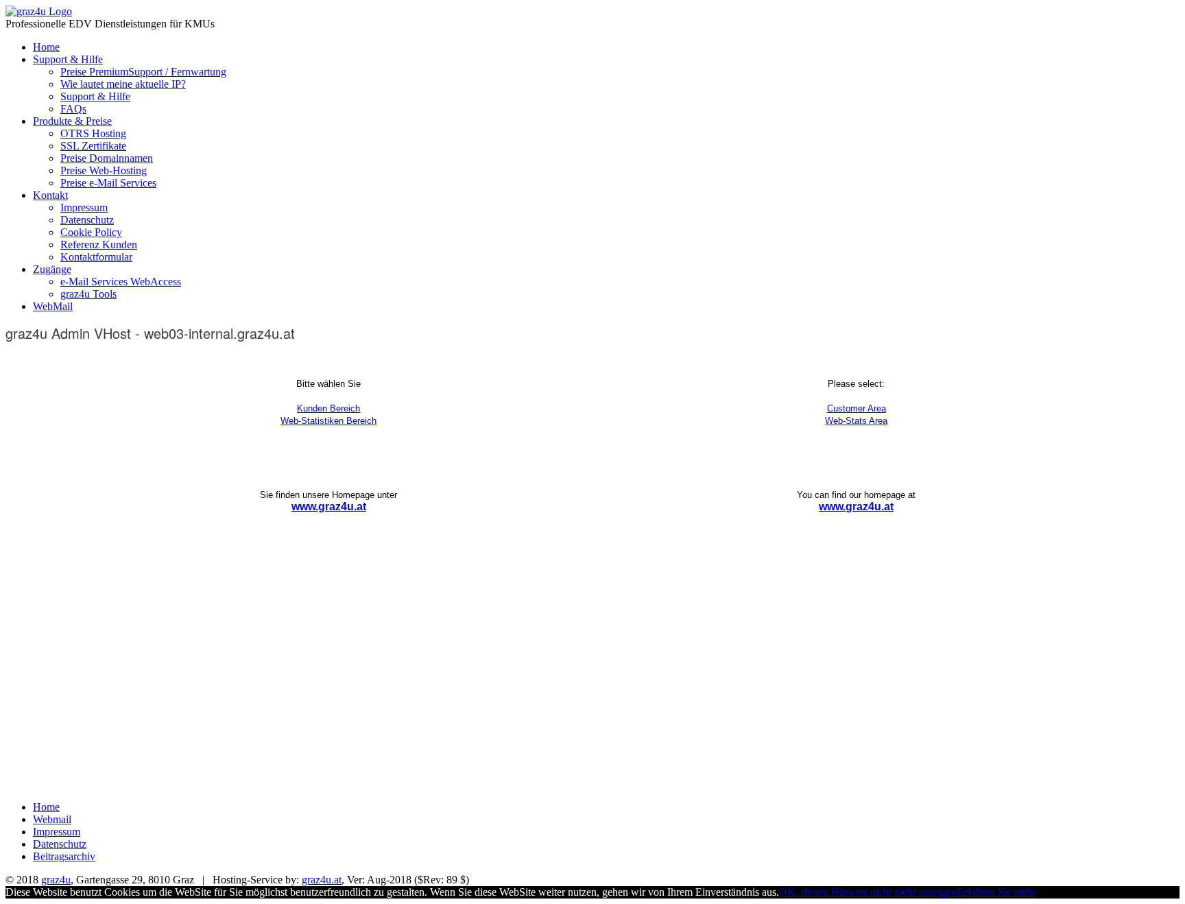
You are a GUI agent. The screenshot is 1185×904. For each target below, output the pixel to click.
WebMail (53, 306)
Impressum (84, 207)
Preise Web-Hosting (103, 170)
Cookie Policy (91, 232)
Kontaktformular (96, 257)
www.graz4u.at (328, 506)
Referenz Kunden (98, 244)
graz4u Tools (88, 294)
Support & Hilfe (68, 59)
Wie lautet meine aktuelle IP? (123, 84)
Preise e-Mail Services (108, 183)
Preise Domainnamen (106, 158)
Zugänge (52, 269)
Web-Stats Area (856, 421)
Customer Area (856, 408)
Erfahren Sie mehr (996, 892)
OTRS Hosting (93, 133)
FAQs (73, 109)
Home (46, 47)
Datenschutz (87, 220)
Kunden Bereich (328, 408)
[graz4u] (38, 11)
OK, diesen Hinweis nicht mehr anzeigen (868, 892)
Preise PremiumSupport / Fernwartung (143, 72)
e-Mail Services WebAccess (120, 281)
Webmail (52, 819)
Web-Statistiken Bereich (328, 421)
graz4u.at (322, 879)
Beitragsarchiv (64, 856)
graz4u (56, 879)
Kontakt (50, 195)
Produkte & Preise (72, 121)
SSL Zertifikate (93, 146)
